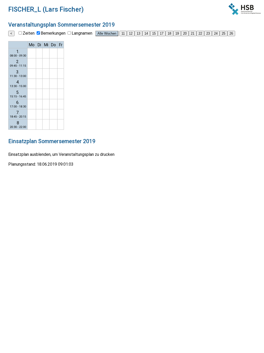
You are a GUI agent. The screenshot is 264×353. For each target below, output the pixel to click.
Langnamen (82, 33)
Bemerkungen (53, 33)
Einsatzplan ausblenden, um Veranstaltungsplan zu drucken (61, 154)
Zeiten (29, 33)
